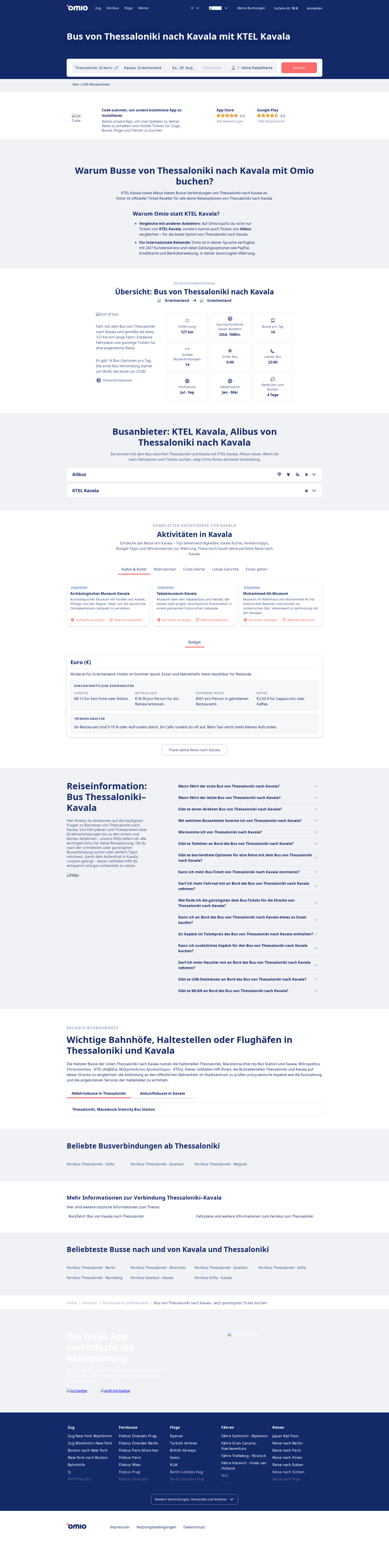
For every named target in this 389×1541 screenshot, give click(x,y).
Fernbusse (128, 1427)
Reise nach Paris (286, 1450)
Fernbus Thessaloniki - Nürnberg (94, 1277)
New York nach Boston (88, 1457)
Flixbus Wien (130, 1464)
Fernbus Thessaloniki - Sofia (90, 1164)
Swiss (175, 1457)
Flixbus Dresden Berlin (138, 1443)
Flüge (128, 8)
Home (72, 1302)
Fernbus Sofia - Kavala (213, 1277)
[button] (184, 67)
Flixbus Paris (130, 1457)
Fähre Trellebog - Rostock (243, 1455)
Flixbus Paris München (138, 1450)
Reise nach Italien (287, 1464)
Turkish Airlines (183, 1443)
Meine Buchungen (251, 8)
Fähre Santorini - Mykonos (244, 1435)
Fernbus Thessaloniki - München (158, 1267)
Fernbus (112, 8)
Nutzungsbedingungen (156, 1527)
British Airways (183, 1450)
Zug (98, 8)
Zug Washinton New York (90, 1443)
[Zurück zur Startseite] (81, 8)
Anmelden (314, 8)
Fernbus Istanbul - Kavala (152, 1277)
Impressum (119, 1527)
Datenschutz (194, 1527)
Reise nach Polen (287, 1457)
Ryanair (176, 1435)
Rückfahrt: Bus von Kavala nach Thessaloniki (106, 1216)
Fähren (143, 8)
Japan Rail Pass (285, 1435)
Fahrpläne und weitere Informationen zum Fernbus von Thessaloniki (254, 1216)
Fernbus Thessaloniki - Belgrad (220, 1164)
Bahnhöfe (76, 1464)
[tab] (134, 569)
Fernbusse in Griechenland (125, 1302)
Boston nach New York (88, 1450)
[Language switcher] (218, 8)
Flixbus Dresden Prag (137, 1435)
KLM (174, 1464)
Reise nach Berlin (287, 1443)
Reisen (278, 1427)
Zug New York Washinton (90, 1435)
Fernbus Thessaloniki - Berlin (91, 1267)
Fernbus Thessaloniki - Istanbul (157, 1164)
